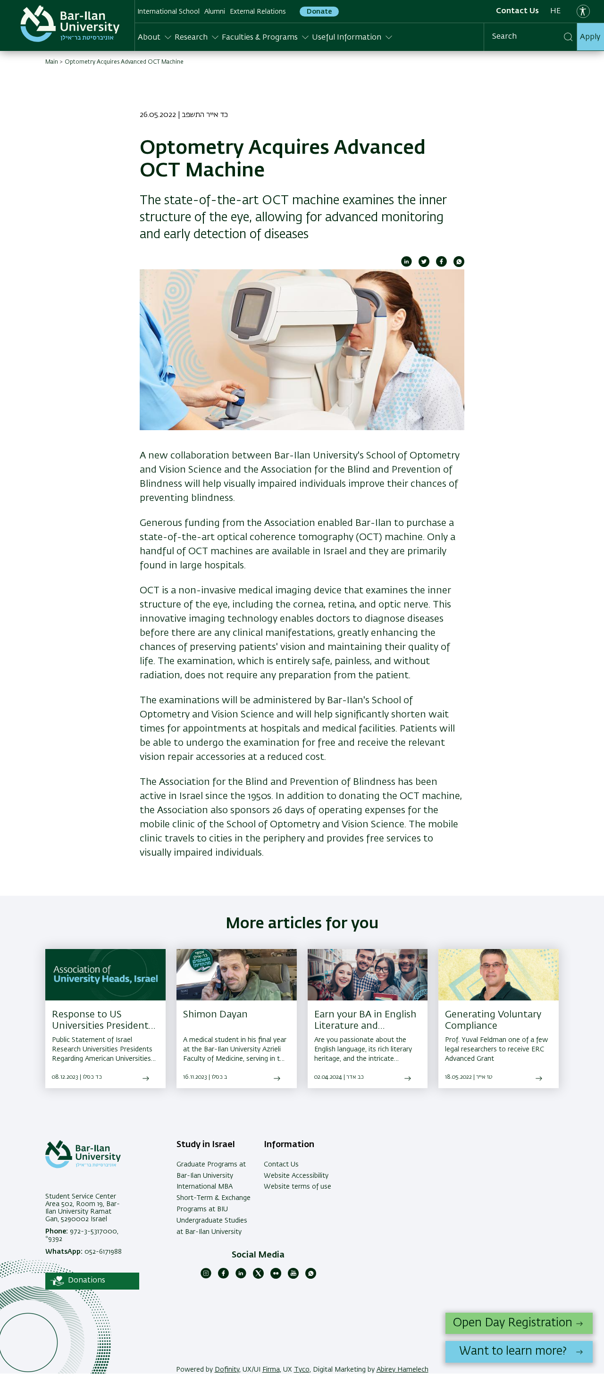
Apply (590, 37)
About (149, 38)
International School (168, 11)
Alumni (214, 11)
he (555, 11)
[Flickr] (275, 1277)
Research (191, 38)
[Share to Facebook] (441, 265)
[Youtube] (293, 1277)
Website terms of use (297, 1186)
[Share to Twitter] (424, 265)
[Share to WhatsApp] (458, 265)
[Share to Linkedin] (406, 265)
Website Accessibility (296, 1176)
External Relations (258, 11)
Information (289, 1145)
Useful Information (346, 38)
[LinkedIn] (240, 1277)
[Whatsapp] (310, 1277)
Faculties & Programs (260, 38)
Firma (271, 1369)
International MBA (204, 1186)
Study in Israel (205, 1145)
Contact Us (517, 11)
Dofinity (227, 1369)
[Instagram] (206, 1277)
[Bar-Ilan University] (70, 23)
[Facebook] (223, 1277)
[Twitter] (258, 1277)
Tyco (302, 1369)
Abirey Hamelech (402, 1369)
